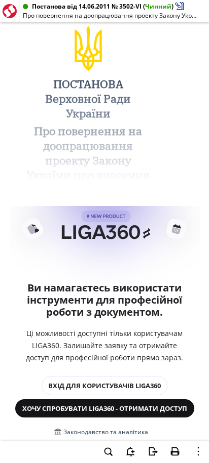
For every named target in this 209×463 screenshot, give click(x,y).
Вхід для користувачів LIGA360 (104, 385)
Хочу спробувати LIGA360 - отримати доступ (104, 408)
